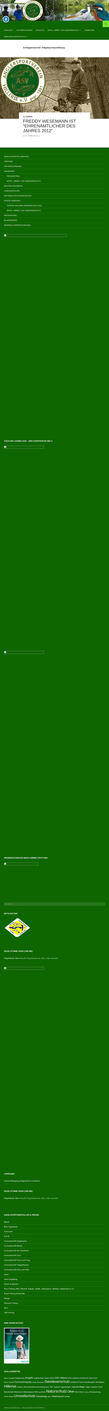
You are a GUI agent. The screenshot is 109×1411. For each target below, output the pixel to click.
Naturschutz (56, 1391)
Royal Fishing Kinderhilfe (14, 1293)
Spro (6, 1308)
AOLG (52, 1378)
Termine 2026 (89, 30)
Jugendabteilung (12, 191)
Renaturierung (95, 1392)
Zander (67, 1396)
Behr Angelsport (10, 1227)
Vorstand (8, 161)
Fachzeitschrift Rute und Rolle (16, 1270)
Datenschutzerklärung (12, 1408)
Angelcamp (20, 1378)
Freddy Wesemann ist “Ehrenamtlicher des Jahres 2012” (49, 126)
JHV (51, 1387)
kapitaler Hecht (96, 1387)
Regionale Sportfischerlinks (17, 225)
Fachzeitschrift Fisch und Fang (17, 1260)
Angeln (29, 1377)
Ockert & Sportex (11, 1284)
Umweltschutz (24, 1396)
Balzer (6, 1222)
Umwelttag (41, 1396)
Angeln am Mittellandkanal (16, 157)
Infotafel (20, 1387)
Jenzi (6, 1274)
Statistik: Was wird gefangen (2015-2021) (24, 206)
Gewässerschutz (57, 1382)
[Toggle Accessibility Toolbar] (6, 19)
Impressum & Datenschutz (14, 36)
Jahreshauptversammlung (34, 1387)
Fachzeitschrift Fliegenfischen (16, 1265)
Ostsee (87, 1392)
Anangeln (12, 1378)
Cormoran (8, 1231)
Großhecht (74, 1382)
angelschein (39, 1378)
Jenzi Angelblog (10, 1279)
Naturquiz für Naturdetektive (18, 196)
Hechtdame (100, 1382)
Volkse (49, 1396)
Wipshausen (58, 1396)
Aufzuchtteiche (74, 1378)
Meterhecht (18, 1392)
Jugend (56, 1387)
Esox (95, 1378)
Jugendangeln (65, 1387)
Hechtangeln (89, 1382)
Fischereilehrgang (24, 30)
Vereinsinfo (9, 171)
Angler (46, 1378)
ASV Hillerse (61, 1378)
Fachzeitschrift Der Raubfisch (16, 1251)
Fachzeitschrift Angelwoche (15, 1241)
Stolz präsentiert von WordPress (33, 1408)
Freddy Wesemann (38, 1382)
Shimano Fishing (11, 1303)
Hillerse (10, 1386)
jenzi (47, 1387)
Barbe (91, 1378)
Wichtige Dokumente (13, 186)
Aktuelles (40, 30)
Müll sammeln (40, 1392)
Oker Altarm (79, 1392)
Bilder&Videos (10, 220)
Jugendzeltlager (78, 1387)
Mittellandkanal (28, 1392)
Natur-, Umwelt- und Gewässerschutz (63, 30)
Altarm (6, 1378)
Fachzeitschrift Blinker (13, 1246)
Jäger (88, 1387)
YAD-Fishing (9, 1313)
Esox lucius (8, 1382)
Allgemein (27, 117)
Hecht (81, 1382)
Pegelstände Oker (11, 958)
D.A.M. (7, 1236)
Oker (70, 1391)
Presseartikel (13, 176)
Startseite (8, 30)
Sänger (7, 1298)
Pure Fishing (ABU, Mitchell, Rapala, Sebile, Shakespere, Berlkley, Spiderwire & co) (39, 1289)
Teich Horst (9, 1396)
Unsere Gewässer (12, 201)
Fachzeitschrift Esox (12, 1255)
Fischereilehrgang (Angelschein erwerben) (22, 1181)
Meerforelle (9, 1392)
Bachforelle (84, 1378)
